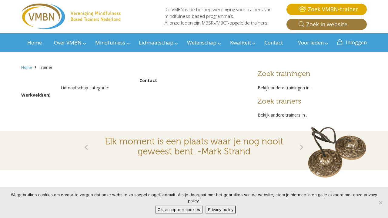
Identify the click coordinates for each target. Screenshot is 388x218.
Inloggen (356, 42)
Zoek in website (326, 24)
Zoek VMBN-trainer (332, 9)
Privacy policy (220, 209)
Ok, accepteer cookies (179, 209)
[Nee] (380, 203)
